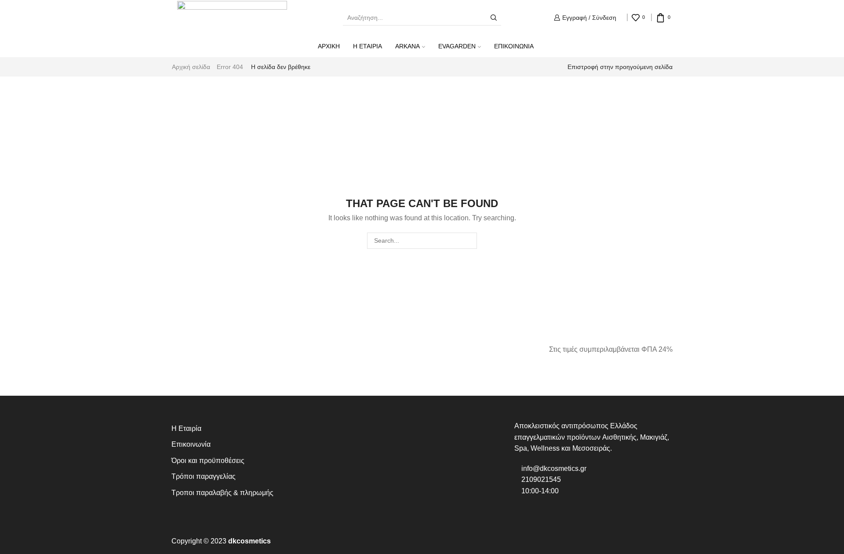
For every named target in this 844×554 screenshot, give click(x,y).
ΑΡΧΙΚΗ (329, 46)
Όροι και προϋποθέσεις (207, 460)
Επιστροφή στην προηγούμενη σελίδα (620, 66)
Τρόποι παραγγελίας (203, 476)
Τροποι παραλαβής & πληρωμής (222, 492)
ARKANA (407, 46)
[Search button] (493, 17)
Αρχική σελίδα (191, 66)
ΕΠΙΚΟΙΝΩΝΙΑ (514, 46)
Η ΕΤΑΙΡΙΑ (367, 46)
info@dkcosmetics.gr (553, 468)
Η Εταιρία (186, 428)
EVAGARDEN (457, 46)
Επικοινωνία (191, 444)
